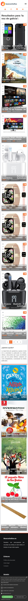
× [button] (26, 577)
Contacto (6, 566)
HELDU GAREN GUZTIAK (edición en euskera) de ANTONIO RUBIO (14, 471)
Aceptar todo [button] (7, 596)
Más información (5, 582)
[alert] (14, 588)
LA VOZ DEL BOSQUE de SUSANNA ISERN (14, 79)
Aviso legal (6, 563)
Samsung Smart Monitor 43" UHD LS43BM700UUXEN (14, 138)
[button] (14, 593)
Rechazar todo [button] (20, 596)
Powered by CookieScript (5, 599)
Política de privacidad (9, 560)
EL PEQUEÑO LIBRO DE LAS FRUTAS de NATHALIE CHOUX (14, 498)
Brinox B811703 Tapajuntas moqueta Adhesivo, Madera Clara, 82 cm (14, 527)
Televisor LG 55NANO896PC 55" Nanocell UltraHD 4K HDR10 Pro (14, 334)
